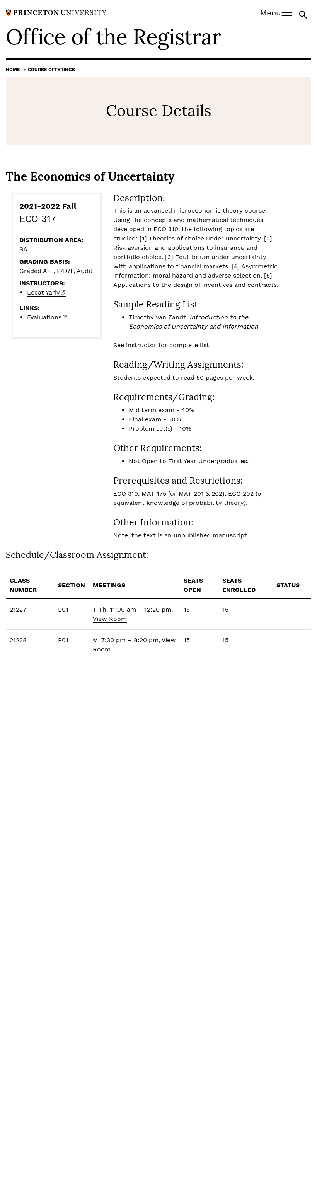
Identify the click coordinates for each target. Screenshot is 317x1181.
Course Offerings (51, 69)
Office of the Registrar (113, 36)
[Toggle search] (304, 14)
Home (13, 69)
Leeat (43, 292)
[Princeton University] (56, 12)
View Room (110, 618)
